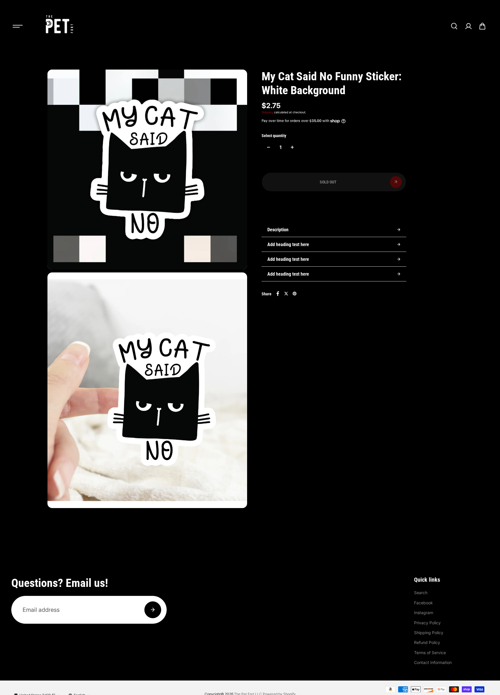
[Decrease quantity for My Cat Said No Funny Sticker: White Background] (268, 147)
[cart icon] (482, 26)
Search (420, 592)
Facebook (423, 602)
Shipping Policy (428, 632)
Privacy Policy (427, 622)
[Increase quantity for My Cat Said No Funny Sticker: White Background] (292, 147)
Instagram (423, 612)
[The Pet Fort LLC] (59, 26)
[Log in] (468, 26)
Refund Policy (427, 642)
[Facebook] (277, 293)
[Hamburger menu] (17, 26)
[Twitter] (286, 293)
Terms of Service (430, 652)
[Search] (454, 26)
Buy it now (334, 204)
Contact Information (433, 662)
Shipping (267, 112)
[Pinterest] (294, 293)
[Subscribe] (152, 609)
